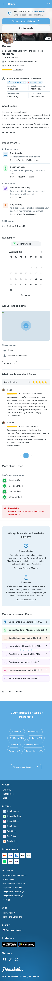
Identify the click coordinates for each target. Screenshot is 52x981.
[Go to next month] (41, 252)
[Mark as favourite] (48, 4)
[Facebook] (4, 959)
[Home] (3, 692)
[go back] (3, 4)
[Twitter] (10, 959)
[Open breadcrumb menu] (10, 692)
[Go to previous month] (36, 252)
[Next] (31, 455)
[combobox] (26, 243)
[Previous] (20, 455)
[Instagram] (16, 959)
